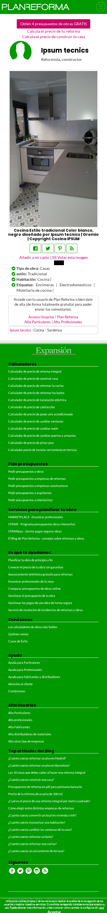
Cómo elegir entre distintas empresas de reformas (41, 808)
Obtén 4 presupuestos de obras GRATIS (53, 23)
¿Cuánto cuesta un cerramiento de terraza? (36, 851)
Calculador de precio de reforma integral (34, 371)
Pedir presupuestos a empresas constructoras (38, 485)
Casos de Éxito (18, 641)
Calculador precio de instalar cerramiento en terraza (42, 450)
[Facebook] (35, 248)
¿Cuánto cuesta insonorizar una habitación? (36, 822)
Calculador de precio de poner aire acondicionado (40, 414)
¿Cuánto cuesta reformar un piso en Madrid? (37, 758)
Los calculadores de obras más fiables (32, 627)
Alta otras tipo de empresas (26, 741)
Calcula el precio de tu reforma (53, 31)
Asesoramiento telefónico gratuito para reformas (40, 574)
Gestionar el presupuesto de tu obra (31, 595)
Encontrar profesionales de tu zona (31, 581)
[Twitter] (48, 248)
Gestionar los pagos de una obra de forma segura (40, 603)
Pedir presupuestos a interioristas (30, 500)
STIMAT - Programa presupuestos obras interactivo (41, 524)
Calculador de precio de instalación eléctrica (37, 400)
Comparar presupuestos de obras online (34, 588)
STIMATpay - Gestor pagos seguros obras (35, 531)
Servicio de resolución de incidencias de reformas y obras (45, 610)
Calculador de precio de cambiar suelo (33, 428)
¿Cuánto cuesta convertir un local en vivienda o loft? (42, 815)
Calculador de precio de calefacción (31, 407)
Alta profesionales (20, 720)
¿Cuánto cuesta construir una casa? (31, 779)
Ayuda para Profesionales (25, 669)
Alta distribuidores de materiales (29, 734)
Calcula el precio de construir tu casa (53, 36)
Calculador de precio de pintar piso (31, 442)
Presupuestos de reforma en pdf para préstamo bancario (45, 787)
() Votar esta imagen (70, 257)
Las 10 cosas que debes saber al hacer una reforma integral (46, 772)
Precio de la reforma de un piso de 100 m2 (35, 794)
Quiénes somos (18, 634)
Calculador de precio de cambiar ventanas (35, 421)
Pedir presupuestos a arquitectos (30, 493)
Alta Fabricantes (19, 727)
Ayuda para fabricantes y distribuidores (34, 677)
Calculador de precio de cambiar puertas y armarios (42, 435)
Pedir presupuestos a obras (26, 471)
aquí (101, 907)
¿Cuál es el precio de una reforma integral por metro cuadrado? (49, 801)
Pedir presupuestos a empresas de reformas (37, 478)
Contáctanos (16, 691)
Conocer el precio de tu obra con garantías (35, 567)
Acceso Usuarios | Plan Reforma (53, 317)
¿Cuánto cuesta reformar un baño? (30, 836)
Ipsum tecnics (21, 330)
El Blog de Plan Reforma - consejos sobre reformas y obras (46, 538)
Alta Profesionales (68, 322)
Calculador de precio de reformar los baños (36, 393)
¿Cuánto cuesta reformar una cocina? (32, 844)
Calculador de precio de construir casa (33, 378)
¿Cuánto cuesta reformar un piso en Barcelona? (39, 765)
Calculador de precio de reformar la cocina (36, 385)
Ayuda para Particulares (24, 662)
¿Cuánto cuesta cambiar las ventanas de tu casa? (40, 829)
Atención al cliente (20, 684)
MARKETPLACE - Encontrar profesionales (35, 517)
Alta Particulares (37, 322)
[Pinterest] (60, 248)
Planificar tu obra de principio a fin (30, 560)
